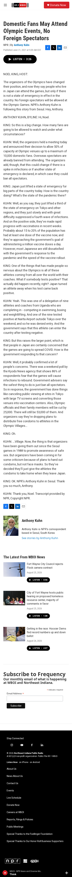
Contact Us (12, 783)
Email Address (15, 693)
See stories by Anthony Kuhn (40, 538)
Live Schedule (14, 798)
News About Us (15, 776)
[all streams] (67, 873)
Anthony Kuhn (21, 45)
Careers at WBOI (15, 812)
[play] (5, 872)
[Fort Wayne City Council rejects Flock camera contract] (14, 569)
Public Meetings (15, 827)
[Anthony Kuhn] (10, 526)
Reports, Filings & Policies (20, 819)
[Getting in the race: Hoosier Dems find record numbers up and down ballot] (14, 634)
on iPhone (23, 762)
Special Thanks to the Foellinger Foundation (30, 834)
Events (10, 790)
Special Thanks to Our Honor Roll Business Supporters (35, 841)
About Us (11, 769)
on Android (35, 762)
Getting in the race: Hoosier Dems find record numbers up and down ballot (46, 632)
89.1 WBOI (52, 756)
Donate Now (58, 5)
